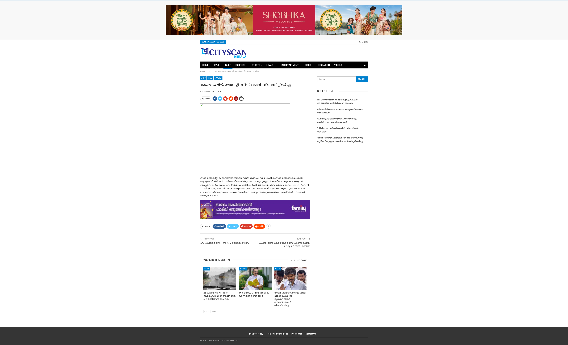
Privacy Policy (256, 334)
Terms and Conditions (277, 334)
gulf (228, 65)
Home (205, 65)
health (270, 65)
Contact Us (310, 334)
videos (338, 65)
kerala (218, 78)
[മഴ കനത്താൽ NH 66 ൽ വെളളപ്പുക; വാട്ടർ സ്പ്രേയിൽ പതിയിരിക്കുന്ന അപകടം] (219, 278)
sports (256, 65)
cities (308, 65)
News (216, 65)
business (240, 65)
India (210, 78)
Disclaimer (296, 334)
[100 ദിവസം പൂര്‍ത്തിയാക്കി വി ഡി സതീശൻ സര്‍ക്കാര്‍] (255, 278)
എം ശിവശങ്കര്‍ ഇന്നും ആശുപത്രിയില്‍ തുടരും (224, 243)
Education (324, 65)
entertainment (289, 65)
